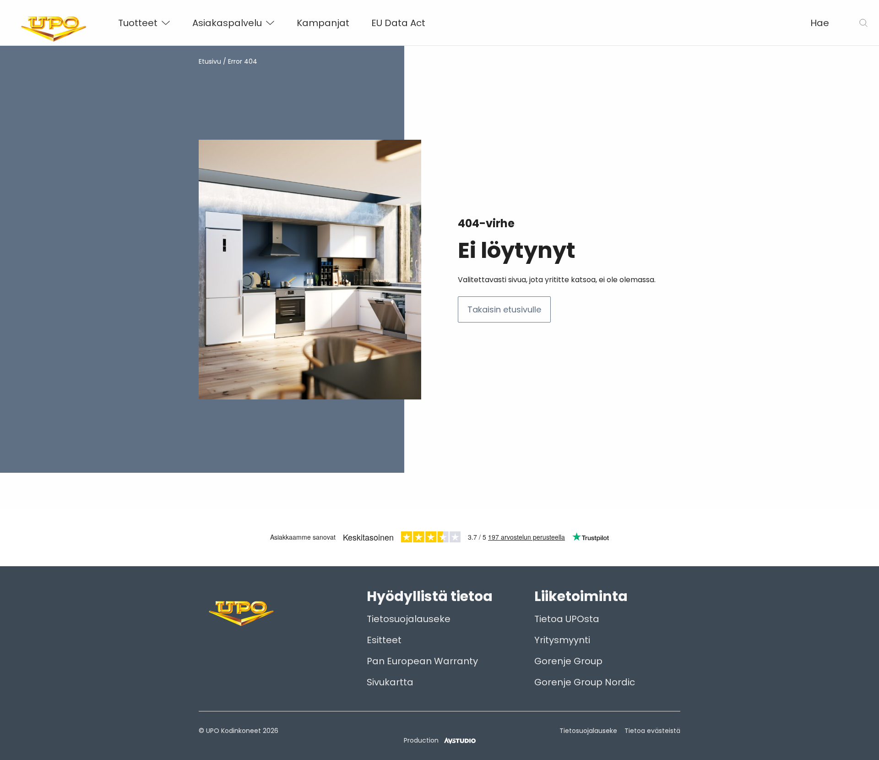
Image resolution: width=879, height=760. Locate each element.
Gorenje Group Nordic (584, 682)
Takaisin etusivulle (504, 309)
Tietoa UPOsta (566, 618)
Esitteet (384, 640)
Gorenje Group (568, 661)
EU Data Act (398, 22)
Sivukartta (390, 682)
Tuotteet (137, 22)
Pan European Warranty (422, 661)
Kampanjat (323, 22)
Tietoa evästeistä (652, 730)
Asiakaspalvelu (227, 22)
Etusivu (210, 61)
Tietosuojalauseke (408, 618)
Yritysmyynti (562, 640)
